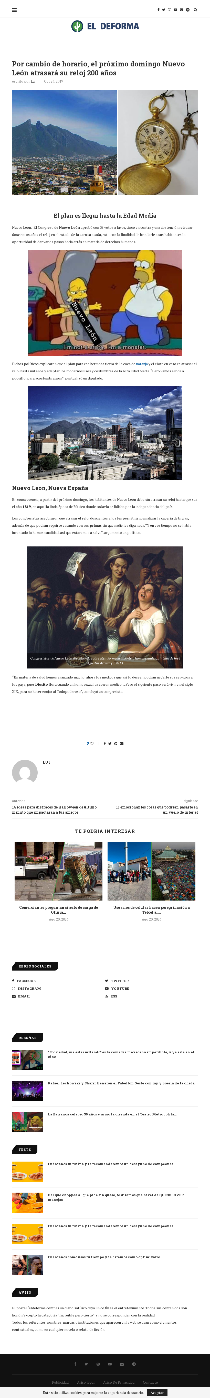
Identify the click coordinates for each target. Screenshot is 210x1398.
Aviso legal (86, 1382)
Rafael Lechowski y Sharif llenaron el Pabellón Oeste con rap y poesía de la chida (121, 1083)
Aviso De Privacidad (118, 1382)
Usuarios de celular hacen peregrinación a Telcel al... (151, 910)
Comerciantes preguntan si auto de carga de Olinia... (58, 910)
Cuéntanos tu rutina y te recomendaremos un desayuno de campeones (110, 1164)
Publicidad (60, 1382)
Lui (33, 81)
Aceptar (157, 1392)
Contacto (150, 1382)
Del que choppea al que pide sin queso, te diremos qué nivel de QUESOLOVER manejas (116, 1197)
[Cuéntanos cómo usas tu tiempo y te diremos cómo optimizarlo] (27, 1265)
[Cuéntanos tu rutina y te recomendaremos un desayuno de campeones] (27, 1172)
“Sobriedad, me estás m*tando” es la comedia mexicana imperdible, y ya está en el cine (121, 1054)
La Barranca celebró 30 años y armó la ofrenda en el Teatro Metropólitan (112, 1114)
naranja (142, 363)
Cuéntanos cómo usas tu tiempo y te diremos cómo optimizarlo (104, 1257)
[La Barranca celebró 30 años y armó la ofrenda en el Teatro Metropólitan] (27, 1122)
